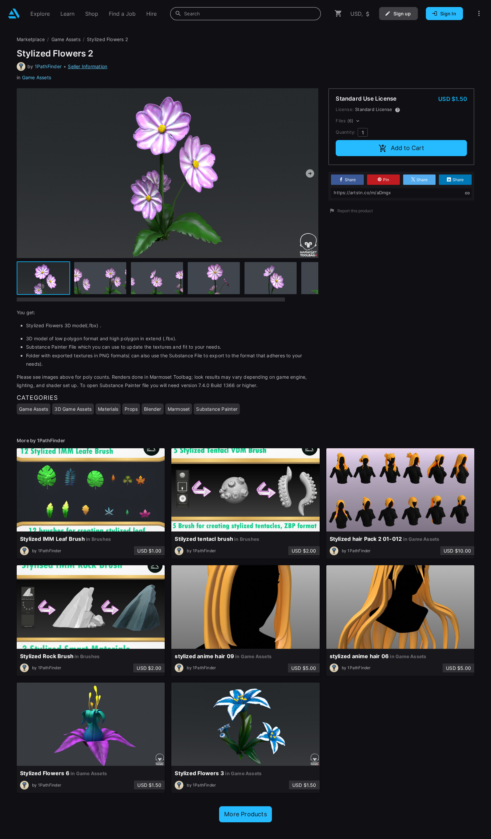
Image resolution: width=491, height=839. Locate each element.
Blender (152, 409)
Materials (108, 409)
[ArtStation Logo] (14, 13)
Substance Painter (216, 409)
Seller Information (87, 66)
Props (131, 409)
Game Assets (36, 77)
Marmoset (179, 409)
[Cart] (338, 13)
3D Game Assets (73, 409)
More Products (245, 814)
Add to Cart (407, 147)
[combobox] (245, 13)
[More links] (479, 13)
